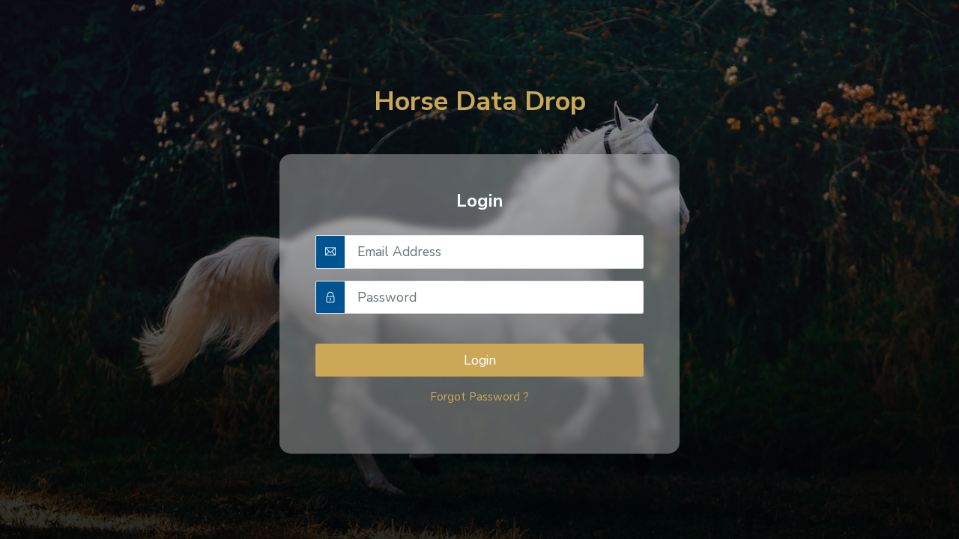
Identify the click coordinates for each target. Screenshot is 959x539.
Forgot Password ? (479, 396)
